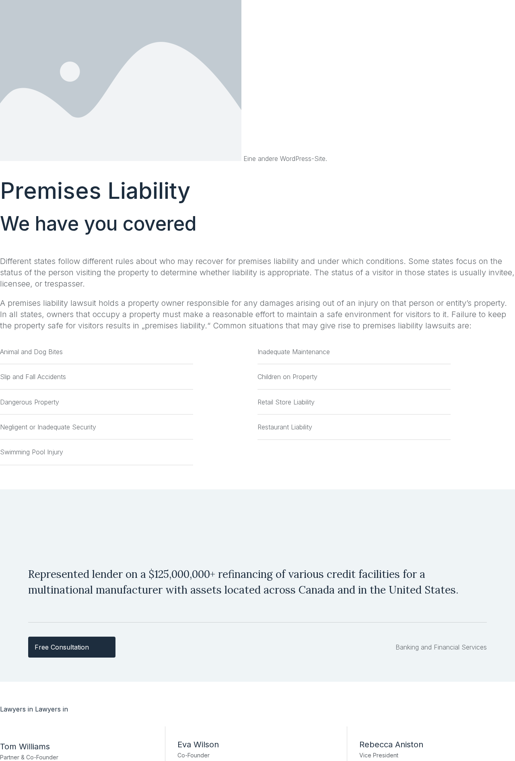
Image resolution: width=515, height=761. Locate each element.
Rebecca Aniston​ (391, 744)
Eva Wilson (198, 744)
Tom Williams (25, 746)
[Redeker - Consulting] (121, 159)
